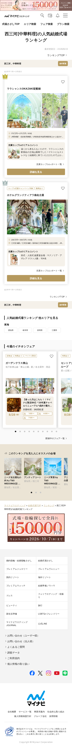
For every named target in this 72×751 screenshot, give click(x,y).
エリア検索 (30, 23)
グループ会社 (40, 716)
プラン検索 (63, 23)
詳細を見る (36, 171)
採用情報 (53, 716)
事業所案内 (39, 711)
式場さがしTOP (11, 23)
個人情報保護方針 (22, 716)
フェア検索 (46, 23)
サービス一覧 (25, 711)
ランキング (49, 505)
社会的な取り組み (55, 711)
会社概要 (12, 711)
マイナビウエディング (15, 505)
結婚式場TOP (34, 505)
